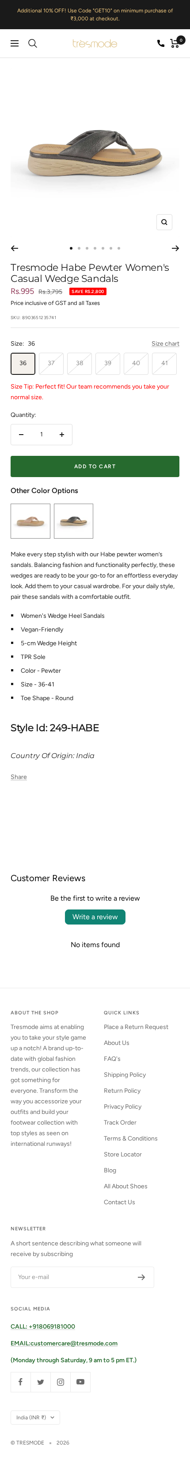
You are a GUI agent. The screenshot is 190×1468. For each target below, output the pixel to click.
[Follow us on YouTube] (80, 1382)
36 (23, 363)
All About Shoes (126, 1186)
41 (164, 363)
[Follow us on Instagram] (60, 1382)
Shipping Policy (125, 1075)
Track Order (120, 1122)
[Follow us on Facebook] (20, 1382)
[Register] (141, 1277)
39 (107, 363)
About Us (116, 1043)
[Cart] (174, 43)
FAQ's (112, 1059)
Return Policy (122, 1090)
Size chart (165, 343)
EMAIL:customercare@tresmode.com (64, 1343)
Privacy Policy (122, 1106)
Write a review (95, 917)
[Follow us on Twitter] (40, 1382)
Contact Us (119, 1202)
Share (19, 777)
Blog (110, 1170)
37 (51, 363)
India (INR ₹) (31, 1417)
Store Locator (123, 1154)
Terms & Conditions (131, 1138)
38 (80, 363)
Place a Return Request (136, 1027)
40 (136, 363)
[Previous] (14, 248)
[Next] (175, 248)
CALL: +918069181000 (43, 1326)
